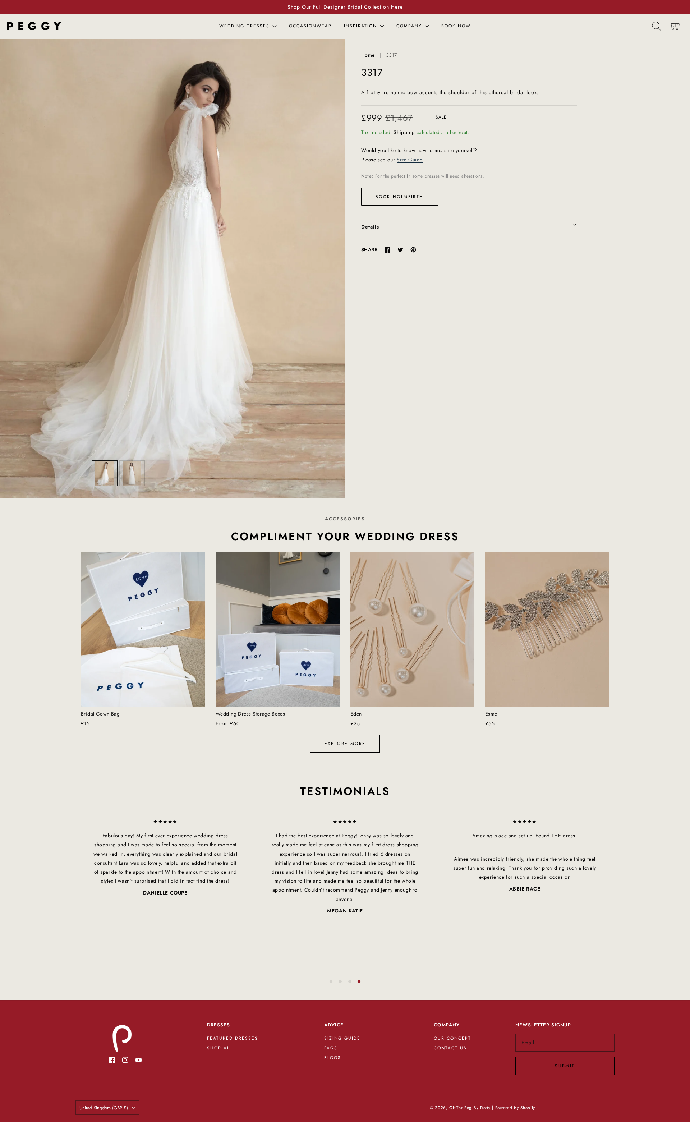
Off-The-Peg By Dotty (469, 1107)
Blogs (332, 1058)
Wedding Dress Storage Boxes (250, 713)
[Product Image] (172, 269)
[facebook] (112, 1061)
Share (369, 249)
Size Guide (410, 159)
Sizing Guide (342, 1038)
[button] (656, 26)
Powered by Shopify (515, 1107)
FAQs (330, 1048)
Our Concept (452, 1038)
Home (368, 55)
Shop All (219, 1048)
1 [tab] (331, 981)
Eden (356, 713)
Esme (491, 713)
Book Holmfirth (400, 196)
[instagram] (125, 1061)
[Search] (656, 26)
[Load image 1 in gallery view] (105, 473)
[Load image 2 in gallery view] (132, 473)
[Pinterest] (413, 250)
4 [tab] (359, 981)
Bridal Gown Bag (100, 713)
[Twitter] (400, 250)
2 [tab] (340, 981)
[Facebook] (387, 250)
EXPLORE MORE (345, 743)
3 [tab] (349, 981)
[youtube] (138, 1061)
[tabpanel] (165, 857)
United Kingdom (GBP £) (103, 1107)
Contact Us (450, 1048)
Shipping (404, 132)
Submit (565, 1066)
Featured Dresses (232, 1038)
